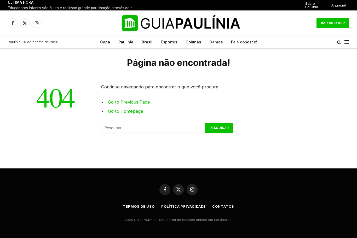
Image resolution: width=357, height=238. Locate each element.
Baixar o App (333, 23)
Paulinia (125, 42)
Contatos (223, 206)
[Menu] (346, 42)
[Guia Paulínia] (178, 23)
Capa (105, 42)
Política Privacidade (183, 206)
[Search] (339, 42)
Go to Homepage (125, 111)
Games (216, 42)
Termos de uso (139, 206)
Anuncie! (338, 5)
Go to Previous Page (129, 102)
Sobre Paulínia (311, 5)
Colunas (193, 42)
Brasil (147, 42)
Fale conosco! (244, 42)
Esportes (169, 42)
